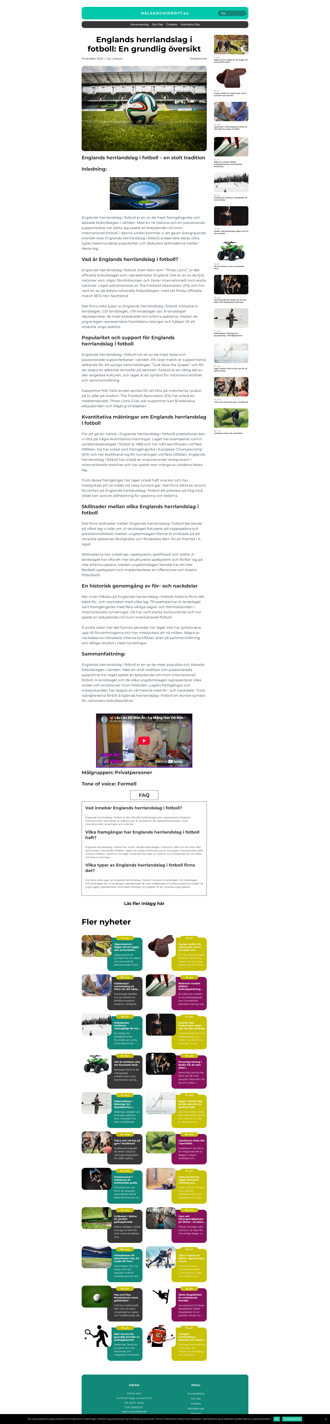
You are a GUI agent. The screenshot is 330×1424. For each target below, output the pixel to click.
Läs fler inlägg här (144, 903)
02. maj (124, 977)
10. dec (189, 1016)
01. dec (125, 1055)
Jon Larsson (115, 58)
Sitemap (195, 1413)
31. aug (125, 1095)
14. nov (125, 1210)
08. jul (189, 1249)
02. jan (189, 1170)
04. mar (125, 1170)
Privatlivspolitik (292, 1419)
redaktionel (198, 58)
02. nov (189, 1210)
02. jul (189, 937)
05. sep (189, 1055)
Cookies (171, 24)
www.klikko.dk (137, 1411)
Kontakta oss (190, 24)
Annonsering (139, 24)
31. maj (189, 1095)
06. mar (189, 1134)
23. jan (189, 977)
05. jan (125, 1016)
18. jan (189, 1288)
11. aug (125, 937)
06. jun (125, 1288)
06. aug (125, 1249)
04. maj (125, 1134)
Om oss (157, 24)
